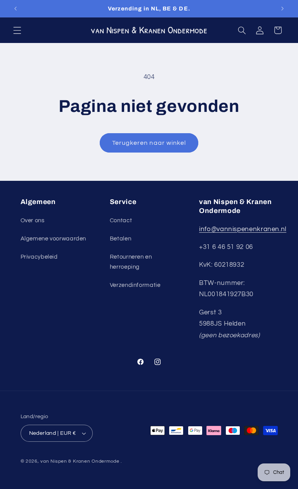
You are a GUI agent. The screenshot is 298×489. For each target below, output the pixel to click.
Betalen (120, 239)
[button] (17, 30)
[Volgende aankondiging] (282, 8)
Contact (121, 220)
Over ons (33, 220)
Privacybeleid (39, 257)
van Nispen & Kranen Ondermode (79, 461)
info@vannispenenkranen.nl (242, 229)
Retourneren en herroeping (131, 262)
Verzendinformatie (135, 285)
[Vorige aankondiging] (15, 8)
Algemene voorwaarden (54, 239)
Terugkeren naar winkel (149, 143)
